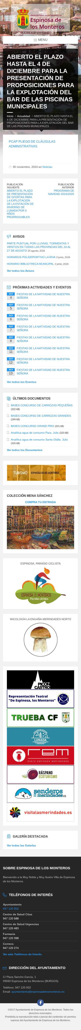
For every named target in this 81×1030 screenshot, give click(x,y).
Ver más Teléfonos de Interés (22, 954)
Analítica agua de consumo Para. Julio (35, 432)
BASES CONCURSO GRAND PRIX (32, 426)
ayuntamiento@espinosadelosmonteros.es (37, 991)
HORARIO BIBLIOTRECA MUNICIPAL (30, 263)
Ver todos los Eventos (21, 381)
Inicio (10, 116)
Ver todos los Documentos (24, 450)
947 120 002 (11, 908)
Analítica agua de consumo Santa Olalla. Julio (39, 439)
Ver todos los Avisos (20, 270)
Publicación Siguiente (15, 186)
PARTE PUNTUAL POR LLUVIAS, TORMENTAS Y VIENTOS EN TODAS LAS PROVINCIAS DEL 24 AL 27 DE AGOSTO (39, 247)
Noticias (47, 166)
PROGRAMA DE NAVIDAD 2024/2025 (61, 192)
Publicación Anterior (66, 186)
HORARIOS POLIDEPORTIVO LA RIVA (31, 257)
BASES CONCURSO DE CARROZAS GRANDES (41, 415)
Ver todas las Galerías (21, 845)
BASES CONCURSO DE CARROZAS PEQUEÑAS (42, 405)
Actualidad (23, 116)
